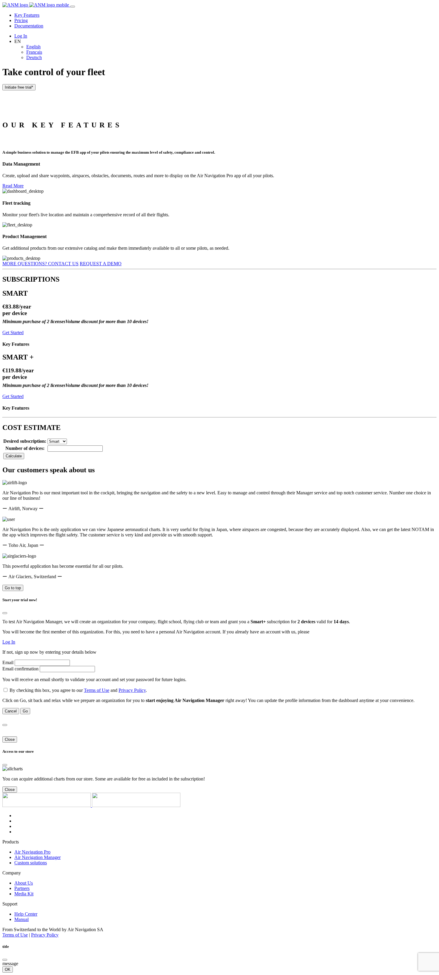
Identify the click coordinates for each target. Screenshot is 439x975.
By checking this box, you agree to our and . (78, 690)
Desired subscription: (24, 441)
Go (25, 711)
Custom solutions (30, 862)
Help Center (25, 914)
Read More (13, 185)
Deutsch (34, 57)
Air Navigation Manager (37, 857)
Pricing (21, 20)
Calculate (14, 456)
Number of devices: (24, 448)
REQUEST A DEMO (101, 263)
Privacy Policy (132, 690)
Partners (22, 888)
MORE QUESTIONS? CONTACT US (40, 263)
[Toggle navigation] (72, 6)
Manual (21, 919)
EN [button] (17, 41)
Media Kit (23, 893)
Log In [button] (8, 641)
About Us (23, 882)
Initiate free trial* (19, 87)
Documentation (28, 25)
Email (7, 662)
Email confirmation (20, 668)
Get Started (13, 332)
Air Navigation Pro (32, 851)
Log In (20, 35)
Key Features (26, 15)
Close (10, 739)
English (33, 46)
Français (34, 52)
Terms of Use (96, 690)
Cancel (11, 711)
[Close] (4, 613)
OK (7, 969)
